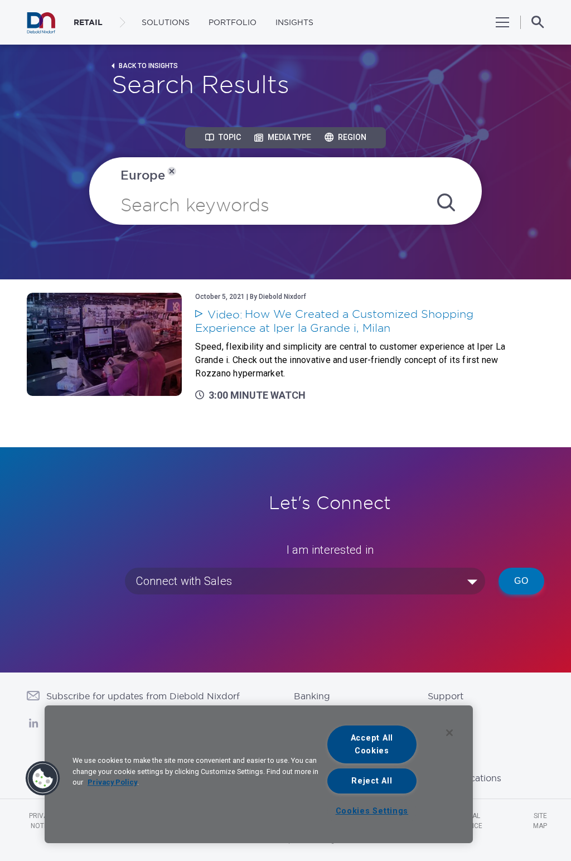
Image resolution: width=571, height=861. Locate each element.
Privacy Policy (112, 782)
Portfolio (233, 22)
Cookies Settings (372, 811)
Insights (294, 22)
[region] (259, 774)
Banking (312, 696)
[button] (43, 778)
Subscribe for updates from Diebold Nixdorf (143, 696)
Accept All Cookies (372, 744)
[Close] (449, 732)
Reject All (371, 781)
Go (521, 581)
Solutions (166, 22)
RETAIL (88, 22)
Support (445, 696)
